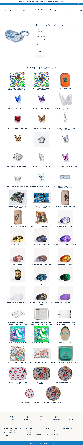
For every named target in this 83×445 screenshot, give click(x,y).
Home (5, 17)
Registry (25, 10)
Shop (3, 10)
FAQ (53, 443)
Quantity (36, 44)
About (56, 10)
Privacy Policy (32, 443)
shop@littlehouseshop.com (34, 434)
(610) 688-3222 (7, 3)
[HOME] (41, 12)
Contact (69, 10)
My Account (55, 434)
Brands (12, 10)
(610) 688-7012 (31, 432)
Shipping (37, 40)
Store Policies (43, 443)
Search (47, 432)
